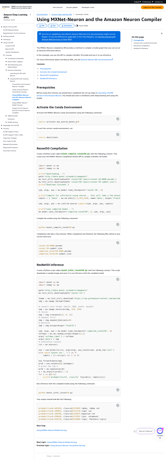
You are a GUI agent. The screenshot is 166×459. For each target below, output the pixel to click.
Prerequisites (45, 68)
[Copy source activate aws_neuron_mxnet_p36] (117, 118)
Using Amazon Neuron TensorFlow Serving (67, 445)
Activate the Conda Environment (53, 72)
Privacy (49, 456)
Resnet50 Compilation (49, 75)
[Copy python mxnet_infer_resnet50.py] (117, 389)
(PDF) (70, 39)
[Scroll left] (51, 7)
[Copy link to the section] (35, 87)
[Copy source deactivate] (117, 134)
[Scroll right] (96, 7)
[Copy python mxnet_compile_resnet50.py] (117, 224)
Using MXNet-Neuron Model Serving (52, 430)
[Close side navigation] (30, 14)
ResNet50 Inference (48, 78)
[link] (82, 14)
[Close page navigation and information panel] (161, 33)
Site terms (56, 456)
